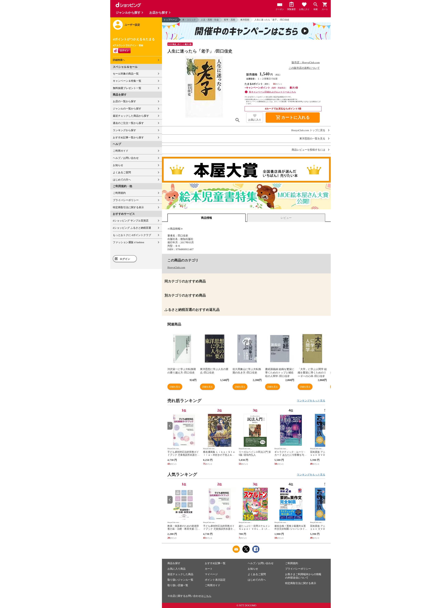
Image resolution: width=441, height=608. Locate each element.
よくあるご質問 (122, 172)
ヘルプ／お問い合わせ (126, 158)
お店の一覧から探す (124, 101)
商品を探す (173, 563)
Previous (170, 426)
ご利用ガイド (120, 150)
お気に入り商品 (176, 568)
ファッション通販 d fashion (128, 242)
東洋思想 (244, 19)
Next (322, 426)
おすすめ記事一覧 (215, 563)
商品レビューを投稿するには (308, 150)
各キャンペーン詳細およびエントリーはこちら (272, 92)
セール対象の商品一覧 (126, 73)
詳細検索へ (119, 60)
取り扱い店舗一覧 (177, 585)
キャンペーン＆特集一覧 (127, 81)
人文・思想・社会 (210, 19)
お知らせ (118, 165)
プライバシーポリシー (126, 200)
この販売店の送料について (304, 68)
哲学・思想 (229, 19)
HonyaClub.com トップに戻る (308, 130)
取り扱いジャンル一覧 (180, 579)
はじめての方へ (122, 179)
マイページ (211, 574)
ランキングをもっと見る (311, 400)
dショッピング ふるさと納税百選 (132, 227)
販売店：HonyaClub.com (306, 62)
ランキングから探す (124, 130)
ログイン (125, 259)
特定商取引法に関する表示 (128, 207)
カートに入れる (292, 117)
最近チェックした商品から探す (131, 115)
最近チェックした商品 (180, 574)
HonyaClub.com (176, 267)
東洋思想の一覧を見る (312, 138)
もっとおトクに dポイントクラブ (132, 235)
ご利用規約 (119, 193)
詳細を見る (175, 386)
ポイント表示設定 (215, 579)
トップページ (170, 19)
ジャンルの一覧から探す (127, 108)
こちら (207, 596)
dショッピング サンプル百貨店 (130, 220)
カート (209, 568)
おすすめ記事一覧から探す (128, 137)
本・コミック (189, 19)
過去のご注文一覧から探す (128, 123)
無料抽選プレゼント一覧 (127, 88)
